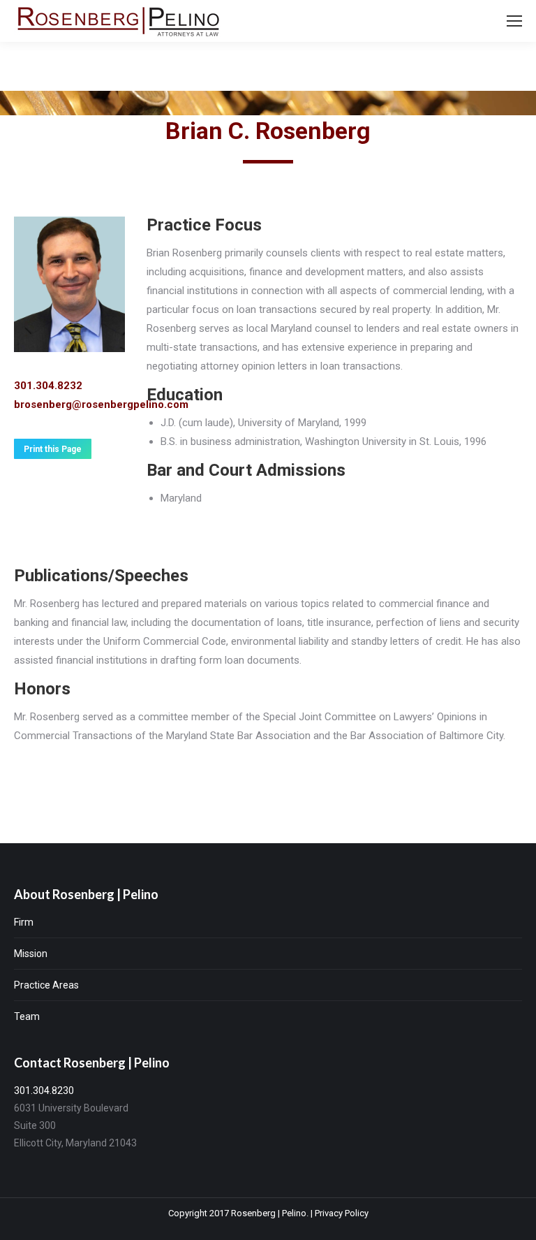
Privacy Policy (341, 1213)
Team (27, 1016)
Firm (24, 922)
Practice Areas (46, 985)
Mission (30, 953)
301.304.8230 (44, 1090)
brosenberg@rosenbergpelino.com (101, 404)
